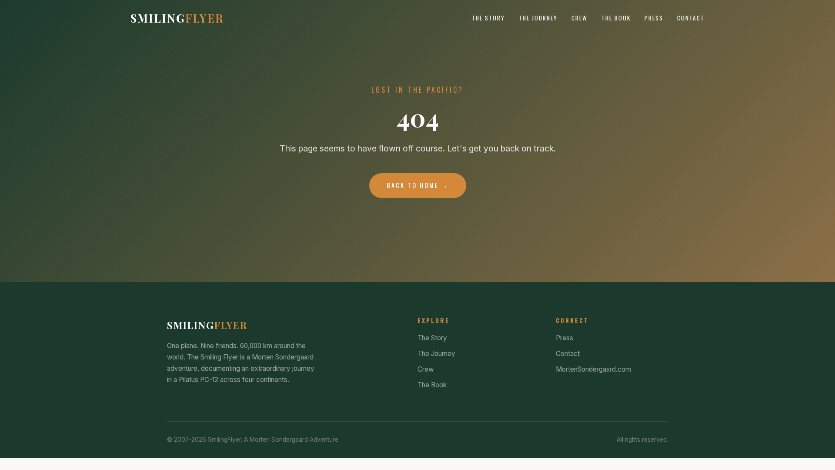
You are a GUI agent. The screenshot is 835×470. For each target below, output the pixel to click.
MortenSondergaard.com (593, 369)
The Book (616, 17)
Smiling (177, 17)
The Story (488, 17)
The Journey (538, 17)
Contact (691, 17)
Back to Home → (418, 185)
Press (654, 17)
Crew (579, 17)
